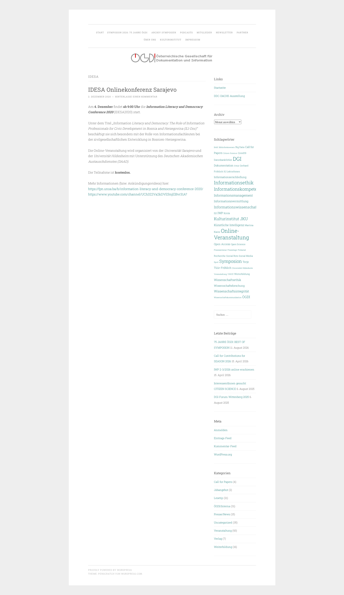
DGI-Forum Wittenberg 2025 (231, 397)
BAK (216, 147)
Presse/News (222, 514)
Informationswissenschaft (236, 207)
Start (100, 32)
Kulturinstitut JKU (231, 218)
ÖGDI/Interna (222, 506)
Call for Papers (223, 482)
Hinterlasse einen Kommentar (136, 96)
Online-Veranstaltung (231, 234)
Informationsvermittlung (231, 201)
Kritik (227, 213)
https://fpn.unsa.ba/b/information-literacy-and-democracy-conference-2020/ (145, 189)
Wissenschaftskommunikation (228, 297)
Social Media (246, 255)
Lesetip (218, 498)
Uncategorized (223, 522)
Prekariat (242, 250)
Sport (216, 262)
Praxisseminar (220, 250)
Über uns (150, 39)
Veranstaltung (220, 274)
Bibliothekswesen (227, 147)
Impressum (192, 39)
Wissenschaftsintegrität (231, 291)
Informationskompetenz (238, 189)
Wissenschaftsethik (227, 280)
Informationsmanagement (233, 195)
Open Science (238, 244)
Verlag (218, 538)
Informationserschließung (230, 177)
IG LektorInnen (232, 171)
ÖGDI (246, 297)
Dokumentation (223, 165)
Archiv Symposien (163, 32)
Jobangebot (221, 490)
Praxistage (232, 250)
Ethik (236, 165)
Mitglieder (204, 32)
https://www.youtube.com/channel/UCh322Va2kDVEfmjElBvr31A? (137, 194)
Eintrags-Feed (222, 438)
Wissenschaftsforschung (229, 285)
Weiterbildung (242, 273)
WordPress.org (223, 454)
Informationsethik (234, 183)
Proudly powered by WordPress (110, 569)
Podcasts (186, 32)
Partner (242, 32)
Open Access (222, 244)
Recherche (220, 255)
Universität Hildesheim (242, 268)
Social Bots (232, 255)
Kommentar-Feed (225, 446)
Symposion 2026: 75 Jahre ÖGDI (127, 32)
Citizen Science (230, 153)
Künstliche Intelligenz (229, 225)
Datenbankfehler (223, 159)
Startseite (220, 87)
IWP (220, 213)
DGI (237, 158)
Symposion (230, 261)
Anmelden (221, 430)
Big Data (239, 147)
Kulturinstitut (170, 39)
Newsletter (224, 32)
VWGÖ (230, 274)
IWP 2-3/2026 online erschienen (234, 369)
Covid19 (242, 152)
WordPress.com (131, 573)
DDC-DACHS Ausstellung (229, 96)
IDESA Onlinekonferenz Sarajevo (132, 89)
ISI (215, 213)
